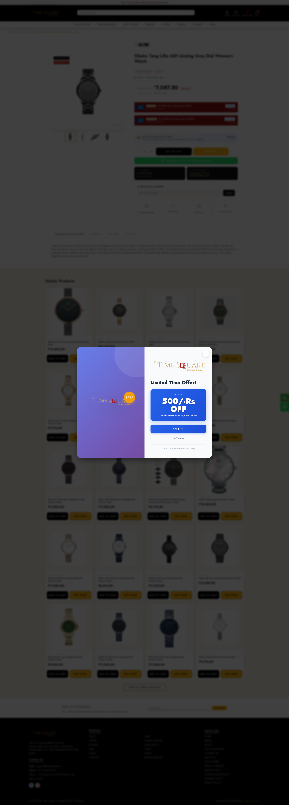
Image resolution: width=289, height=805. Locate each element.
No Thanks (178, 438)
